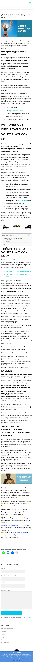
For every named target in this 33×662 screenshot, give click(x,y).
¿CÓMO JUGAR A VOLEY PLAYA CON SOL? (13, 238)
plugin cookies (28, 660)
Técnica (3, 631)
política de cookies (22, 658)
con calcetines (23, 201)
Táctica (3, 634)
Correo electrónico (8, 575)
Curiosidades (5, 643)
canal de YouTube (20, 532)
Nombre (4, 568)
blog (26, 518)
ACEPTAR (16, 660)
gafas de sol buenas (16, 111)
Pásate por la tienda (10, 525)
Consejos (4, 640)
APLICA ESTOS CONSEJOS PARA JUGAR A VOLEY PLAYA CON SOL (15, 243)
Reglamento (4, 637)
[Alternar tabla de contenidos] (28, 235)
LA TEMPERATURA (9, 239)
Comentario (6, 590)
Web (2, 583)
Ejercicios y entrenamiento (8, 628)
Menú (30, 3)
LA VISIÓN (8, 241)
